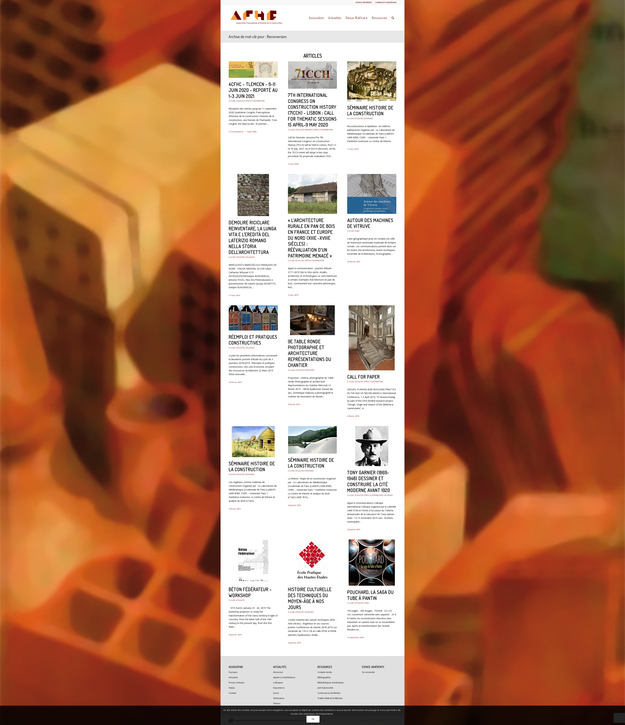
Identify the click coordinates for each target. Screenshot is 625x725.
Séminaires (368, 118)
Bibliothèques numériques (331, 682)
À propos (233, 672)
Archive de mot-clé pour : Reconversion (258, 36)
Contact (232, 692)
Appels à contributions (255, 101)
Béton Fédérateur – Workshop (250, 592)
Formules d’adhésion (385, 2)
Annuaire (233, 677)
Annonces (309, 129)
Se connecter (368, 672)
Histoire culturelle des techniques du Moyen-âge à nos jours (310, 598)
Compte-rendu (325, 672)
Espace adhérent (364, 2)
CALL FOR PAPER (363, 377)
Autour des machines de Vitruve (370, 223)
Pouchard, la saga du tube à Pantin (370, 595)
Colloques (249, 257)
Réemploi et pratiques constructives (253, 340)
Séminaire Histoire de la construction (370, 110)
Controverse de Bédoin (329, 692)
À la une (232, 101)
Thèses (276, 703)
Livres (357, 231)
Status (232, 687)
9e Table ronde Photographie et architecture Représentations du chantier (309, 353)
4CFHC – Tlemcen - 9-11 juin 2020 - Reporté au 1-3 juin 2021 (253, 90)
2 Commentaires (236, 131)
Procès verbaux (236, 682)
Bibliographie (324, 677)
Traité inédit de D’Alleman (330, 698)
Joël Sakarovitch (325, 687)
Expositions (309, 370)
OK (313, 719)
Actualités (240, 101)
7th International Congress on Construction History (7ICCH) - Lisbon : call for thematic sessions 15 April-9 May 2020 (312, 110)
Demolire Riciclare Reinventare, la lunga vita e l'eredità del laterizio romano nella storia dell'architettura (252, 237)
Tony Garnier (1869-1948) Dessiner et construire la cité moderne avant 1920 (368, 481)
